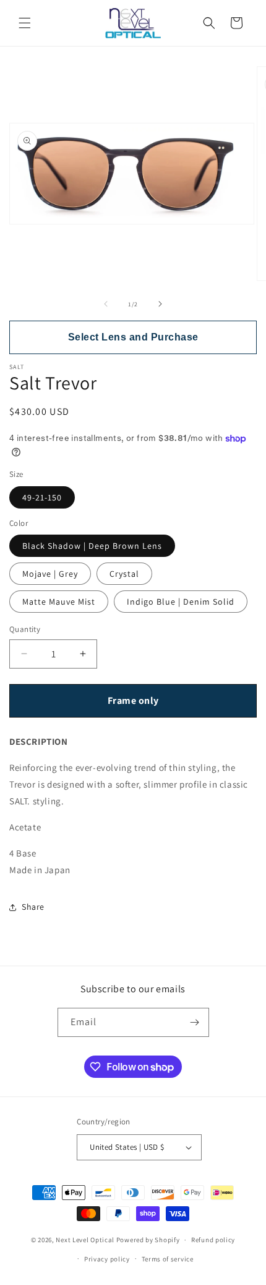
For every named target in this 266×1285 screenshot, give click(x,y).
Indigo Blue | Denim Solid (180, 601)
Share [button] (33, 906)
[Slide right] (160, 304)
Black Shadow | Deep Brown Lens (92, 545)
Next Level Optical (86, 1239)
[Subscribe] (194, 1022)
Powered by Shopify (148, 1239)
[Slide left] (105, 304)
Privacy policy (107, 1259)
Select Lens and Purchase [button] (133, 337)
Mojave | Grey (50, 573)
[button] (24, 23)
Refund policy (213, 1239)
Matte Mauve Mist (58, 601)
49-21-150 (42, 497)
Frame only (133, 700)
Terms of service (168, 1259)
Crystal (124, 573)
